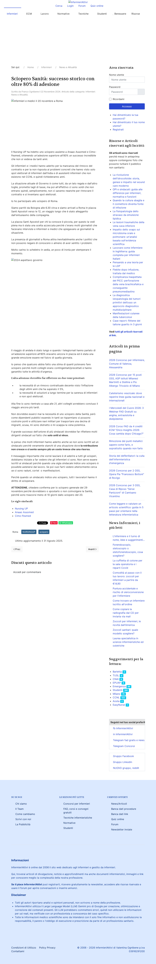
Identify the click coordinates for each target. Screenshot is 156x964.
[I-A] (149, 14)
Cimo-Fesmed (23, 515)
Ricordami (118, 99)
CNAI (116, 679)
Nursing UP (21, 508)
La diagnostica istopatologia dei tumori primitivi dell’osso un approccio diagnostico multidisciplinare (126, 302)
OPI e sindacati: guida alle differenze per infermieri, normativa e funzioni (127, 193)
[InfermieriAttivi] (78, 1)
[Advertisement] (78, 42)
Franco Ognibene (30, 91)
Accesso (127, 106)
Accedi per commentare (27, 572)
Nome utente (116, 74)
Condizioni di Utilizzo (23, 947)
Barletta (117, 671)
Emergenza (119, 686)
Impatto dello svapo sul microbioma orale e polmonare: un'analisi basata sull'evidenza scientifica (126, 237)
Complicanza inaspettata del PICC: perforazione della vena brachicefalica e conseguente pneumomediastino (128, 284)
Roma (15, 532)
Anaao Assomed (24, 512)
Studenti (117, 690)
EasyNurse (119, 704)
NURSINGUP (29, 532)
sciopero (44, 532)
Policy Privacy (47, 947)
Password (114, 86)
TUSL (116, 675)
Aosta (116, 701)
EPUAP (117, 682)
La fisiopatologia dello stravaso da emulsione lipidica (126, 215)
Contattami (17, 951)
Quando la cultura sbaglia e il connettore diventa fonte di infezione (128, 204)
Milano (116, 693)
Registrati (118, 129)
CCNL (116, 697)
